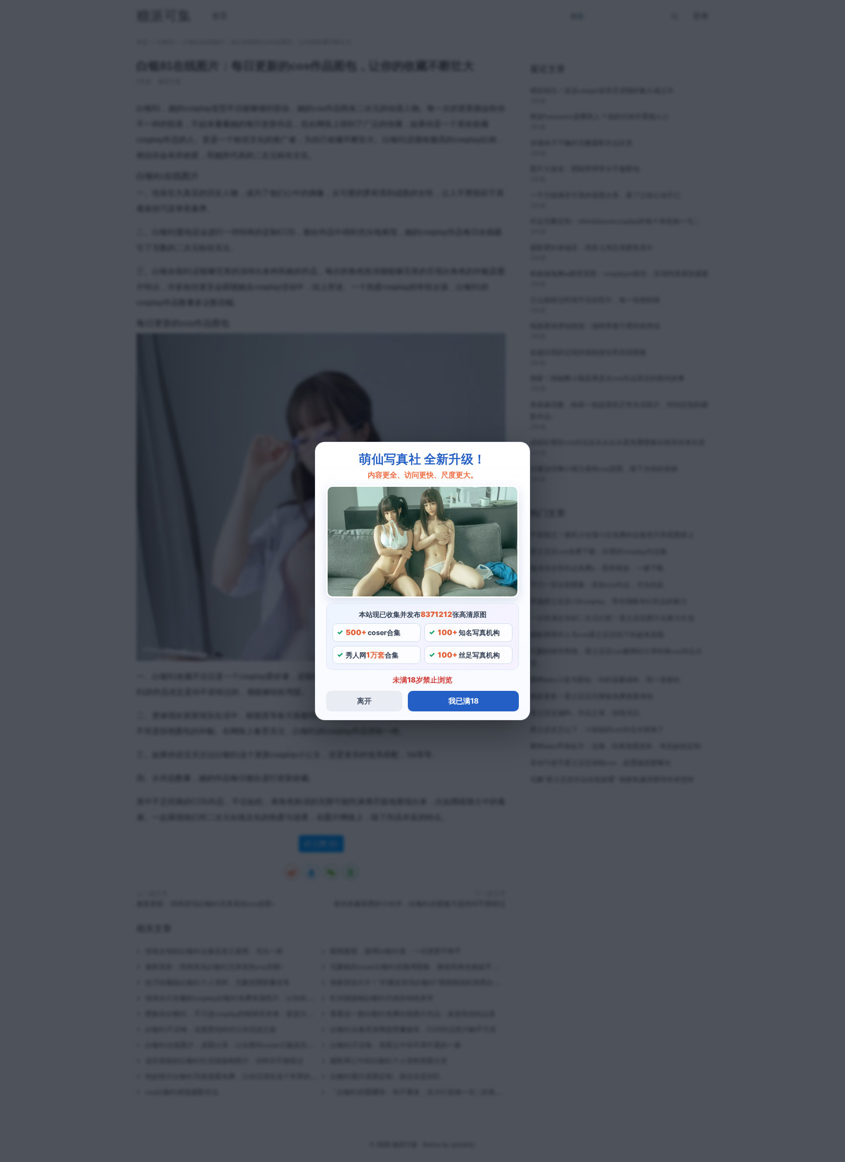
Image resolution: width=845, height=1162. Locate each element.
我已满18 (463, 701)
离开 (364, 701)
